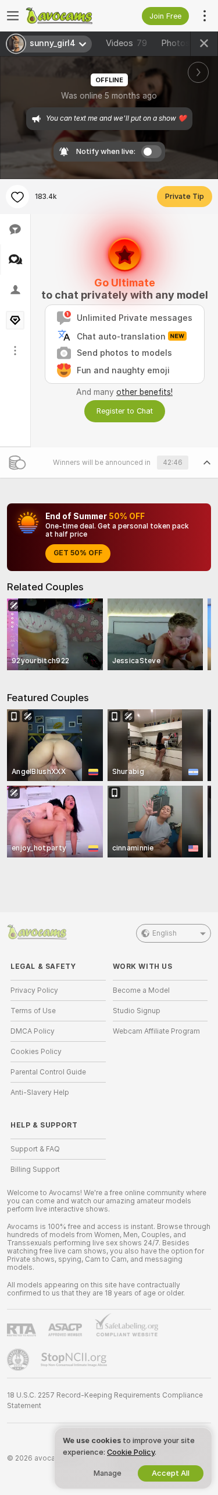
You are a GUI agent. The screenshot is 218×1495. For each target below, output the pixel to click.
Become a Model (141, 990)
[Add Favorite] (17, 196)
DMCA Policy (32, 1031)
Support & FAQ (35, 1149)
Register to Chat (125, 411)
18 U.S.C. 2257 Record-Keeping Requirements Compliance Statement (105, 1400)
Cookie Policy (131, 1452)
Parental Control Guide (48, 1072)
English (164, 933)
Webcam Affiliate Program (156, 1031)
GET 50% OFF (77, 553)
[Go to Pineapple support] (19, 1360)
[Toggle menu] (13, 15)
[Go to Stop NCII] (75, 1360)
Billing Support (35, 1169)
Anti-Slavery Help (39, 1092)
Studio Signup (136, 1011)
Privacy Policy (34, 990)
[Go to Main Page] (67, 15)
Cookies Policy (36, 1052)
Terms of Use (33, 1011)
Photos (185, 43)
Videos (126, 43)
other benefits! (144, 392)
